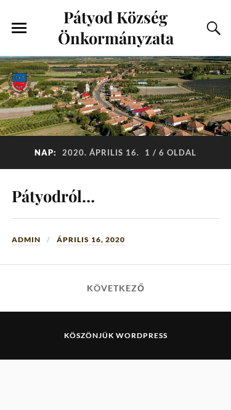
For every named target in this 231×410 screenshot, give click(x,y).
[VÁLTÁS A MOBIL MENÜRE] (19, 28)
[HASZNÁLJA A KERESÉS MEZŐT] (212, 28)
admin (26, 239)
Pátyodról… (53, 195)
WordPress (142, 335)
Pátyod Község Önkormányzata (116, 27)
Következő (116, 288)
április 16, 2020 (91, 239)
